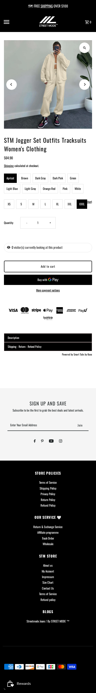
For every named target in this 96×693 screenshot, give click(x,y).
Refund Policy (48, 505)
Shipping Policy (48, 488)
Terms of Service (48, 482)
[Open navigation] (12, 22)
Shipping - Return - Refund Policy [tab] (24, 346)
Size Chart (47, 582)
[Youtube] (51, 441)
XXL (70, 204)
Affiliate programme (47, 532)
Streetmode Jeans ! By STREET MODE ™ (48, 621)
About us (48, 565)
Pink (65, 188)
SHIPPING (47, 5)
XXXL (82, 204)
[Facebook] (35, 441)
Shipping (9, 165)
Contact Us (48, 588)
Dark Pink (58, 178)
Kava (90, 354)
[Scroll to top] (86, 680)
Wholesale (48, 544)
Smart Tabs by (81, 354)
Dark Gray (40, 178)
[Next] (84, 84)
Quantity (8, 222)
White (78, 188)
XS (9, 204)
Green (73, 178)
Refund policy (48, 599)
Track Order (48, 538)
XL (57, 204)
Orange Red (49, 188)
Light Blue (12, 188)
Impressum (48, 577)
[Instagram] (60, 441)
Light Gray (30, 188)
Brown (24, 178)
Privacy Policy (48, 494)
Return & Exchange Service (47, 527)
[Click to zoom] (84, 48)
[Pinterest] (42, 441)
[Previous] (11, 84)
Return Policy (48, 500)
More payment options (48, 290)
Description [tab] (13, 338)
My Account (48, 571)
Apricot (10, 178)
